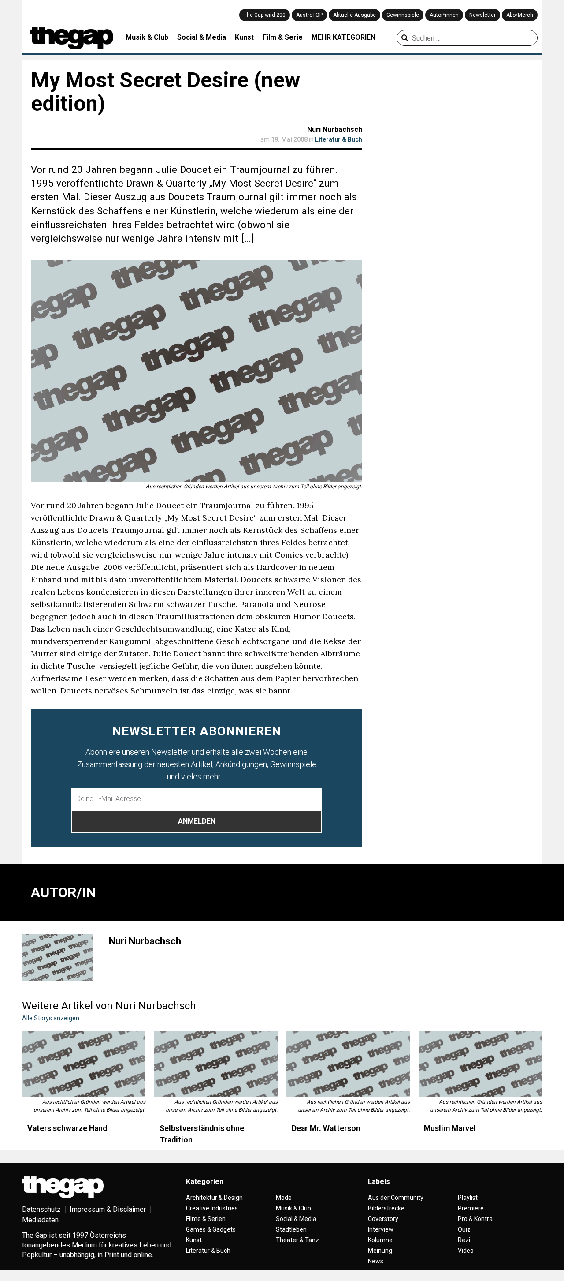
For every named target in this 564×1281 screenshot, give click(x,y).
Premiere (471, 1208)
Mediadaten (40, 1220)
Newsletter (482, 15)
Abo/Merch (519, 15)
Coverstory (383, 1218)
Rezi (464, 1240)
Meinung (380, 1250)
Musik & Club (147, 37)
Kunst (244, 37)
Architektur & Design (214, 1197)
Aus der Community (395, 1197)
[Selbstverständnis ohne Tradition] (216, 1064)
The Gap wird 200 (265, 15)
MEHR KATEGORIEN (343, 37)
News (375, 1261)
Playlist (468, 1197)
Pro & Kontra (475, 1218)
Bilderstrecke (386, 1208)
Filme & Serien (206, 1218)
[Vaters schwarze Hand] (83, 1064)
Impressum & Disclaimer (108, 1209)
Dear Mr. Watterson (326, 1128)
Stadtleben (291, 1229)
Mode (284, 1197)
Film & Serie (283, 37)
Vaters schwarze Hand (67, 1128)
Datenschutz (41, 1209)
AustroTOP (309, 15)
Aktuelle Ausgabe (354, 15)
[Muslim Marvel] (480, 1064)
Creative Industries (212, 1208)
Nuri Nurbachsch (334, 129)
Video (466, 1250)
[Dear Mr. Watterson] (348, 1064)
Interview (380, 1229)
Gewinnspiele (402, 15)
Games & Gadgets (211, 1229)
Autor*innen (444, 15)
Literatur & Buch (338, 139)
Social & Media (201, 37)
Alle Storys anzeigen (50, 1018)
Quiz (464, 1229)
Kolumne (380, 1240)
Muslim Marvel (450, 1128)
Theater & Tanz (297, 1240)
